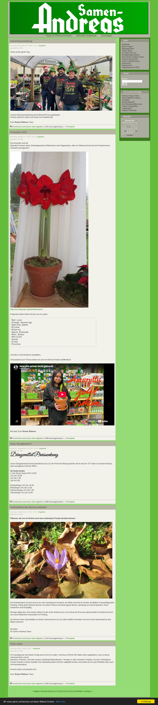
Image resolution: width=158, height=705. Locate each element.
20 (125, 131)
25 (136, 131)
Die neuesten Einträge (132, 92)
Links (125, 41)
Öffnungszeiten (128, 49)
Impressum (126, 63)
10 (64, 691)
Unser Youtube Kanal (130, 61)
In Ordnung (146, 701)
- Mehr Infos (60, 701)
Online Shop (127, 51)
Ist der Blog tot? (128, 102)
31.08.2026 (129, 135)
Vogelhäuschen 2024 (130, 67)
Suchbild (125, 100)
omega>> (88, 691)
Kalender (127, 116)
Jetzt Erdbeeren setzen (131, 98)
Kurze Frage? (127, 47)
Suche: (126, 73)
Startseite (126, 44)
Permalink (70, 127)
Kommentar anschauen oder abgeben (28, 127)
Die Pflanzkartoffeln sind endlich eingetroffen (132, 105)
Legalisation (127, 108)
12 (71, 691)
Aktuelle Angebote (86, 35)
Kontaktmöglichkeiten (130, 55)
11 (68, 691)
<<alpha (36, 691)
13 (75, 691)
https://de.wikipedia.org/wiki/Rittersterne (26, 309)
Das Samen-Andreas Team (133, 57)
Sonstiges (106, 35)
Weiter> (80, 691)
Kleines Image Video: (130, 96)
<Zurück (44, 691)
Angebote (42, 45)
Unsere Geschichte (130, 59)
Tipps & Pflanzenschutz (59, 35)
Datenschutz (127, 65)
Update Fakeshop (129, 110)
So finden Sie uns (129, 53)
